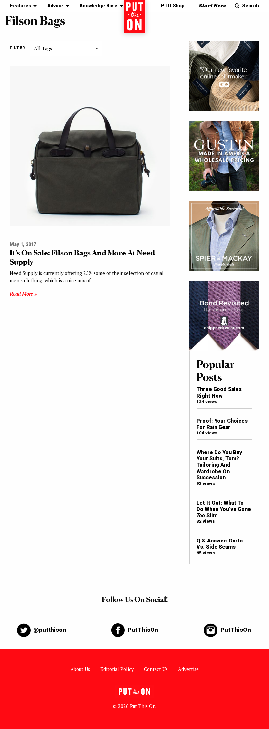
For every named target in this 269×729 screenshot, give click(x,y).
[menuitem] (22, 6)
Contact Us (156, 669)
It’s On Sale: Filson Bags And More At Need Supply (82, 257)
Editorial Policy (117, 669)
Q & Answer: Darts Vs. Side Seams (220, 544)
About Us (80, 669)
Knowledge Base (98, 6)
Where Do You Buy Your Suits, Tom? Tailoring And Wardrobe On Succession (219, 465)
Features (20, 6)
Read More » (23, 294)
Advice (55, 6)
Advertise (188, 669)
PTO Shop (173, 6)
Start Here (212, 5)
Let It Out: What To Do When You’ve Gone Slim (224, 509)
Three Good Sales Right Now (219, 392)
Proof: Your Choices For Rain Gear (222, 424)
